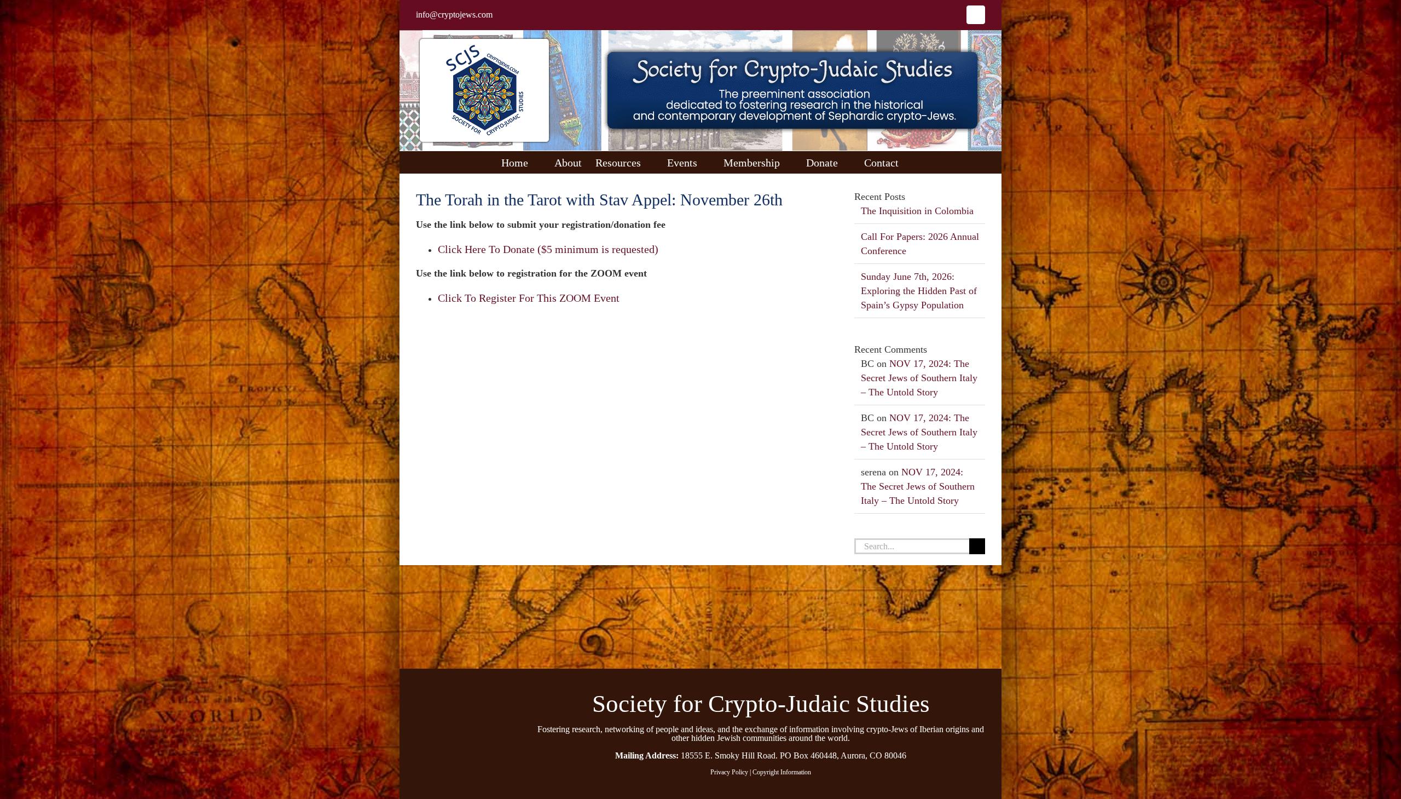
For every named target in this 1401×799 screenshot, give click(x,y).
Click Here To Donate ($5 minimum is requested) (548, 249)
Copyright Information (781, 772)
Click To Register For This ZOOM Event (529, 298)
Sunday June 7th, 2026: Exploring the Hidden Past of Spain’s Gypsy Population (919, 291)
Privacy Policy (729, 772)
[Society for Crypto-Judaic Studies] (459, 690)
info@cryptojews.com (454, 14)
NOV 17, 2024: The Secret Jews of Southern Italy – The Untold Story (919, 378)
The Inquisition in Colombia (917, 210)
